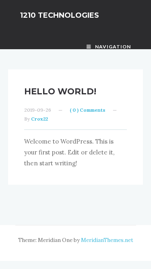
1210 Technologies (59, 15)
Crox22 (39, 119)
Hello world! (60, 91)
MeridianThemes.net (107, 240)
